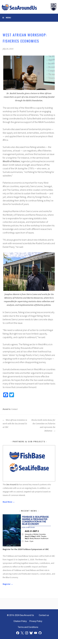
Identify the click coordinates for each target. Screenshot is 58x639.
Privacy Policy (35, 621)
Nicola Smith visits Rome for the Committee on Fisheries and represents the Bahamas (43, 425)
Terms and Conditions (28, 627)
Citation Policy (20, 621)
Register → (8, 584)
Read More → (9, 502)
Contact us (44, 615)
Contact (14, 409)
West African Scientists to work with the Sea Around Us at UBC (15, 423)
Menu (8, 17)
